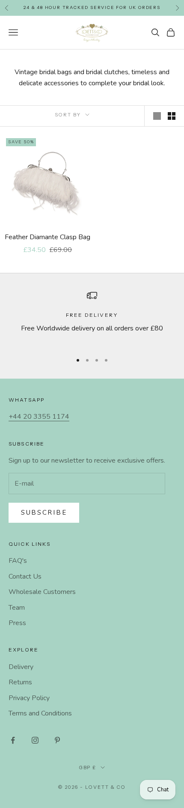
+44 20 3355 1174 (39, 416)
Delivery (21, 667)
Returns (20, 682)
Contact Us (25, 576)
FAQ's (18, 560)
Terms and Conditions (40, 713)
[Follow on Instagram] (35, 740)
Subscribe (44, 512)
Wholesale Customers (42, 592)
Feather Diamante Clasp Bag (47, 237)
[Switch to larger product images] (157, 116)
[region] (92, 317)
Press (17, 623)
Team (17, 607)
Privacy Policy (29, 698)
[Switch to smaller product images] (171, 116)
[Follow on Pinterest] (57, 740)
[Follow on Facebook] (13, 740)
